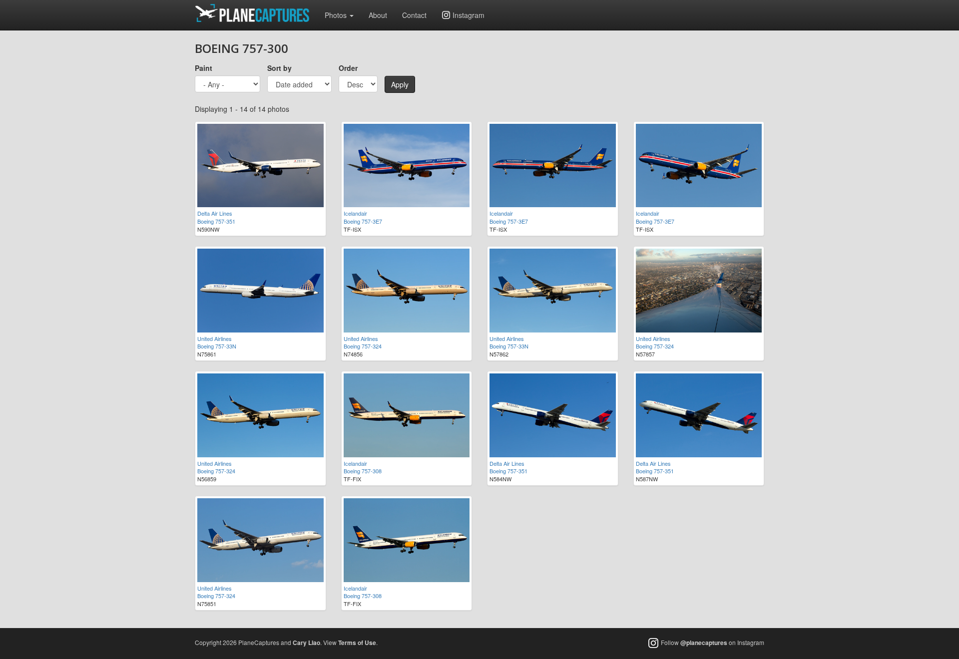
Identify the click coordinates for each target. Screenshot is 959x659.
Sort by (279, 68)
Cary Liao (306, 642)
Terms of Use (357, 642)
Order (348, 68)
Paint (203, 68)
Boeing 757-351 (216, 221)
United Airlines (214, 338)
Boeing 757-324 (363, 346)
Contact (414, 15)
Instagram (468, 15)
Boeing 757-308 (363, 471)
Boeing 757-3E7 (363, 221)
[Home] (256, 13)
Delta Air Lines (214, 213)
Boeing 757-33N (216, 346)
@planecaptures (703, 642)
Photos (337, 15)
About (378, 15)
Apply (400, 84)
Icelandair (355, 213)
